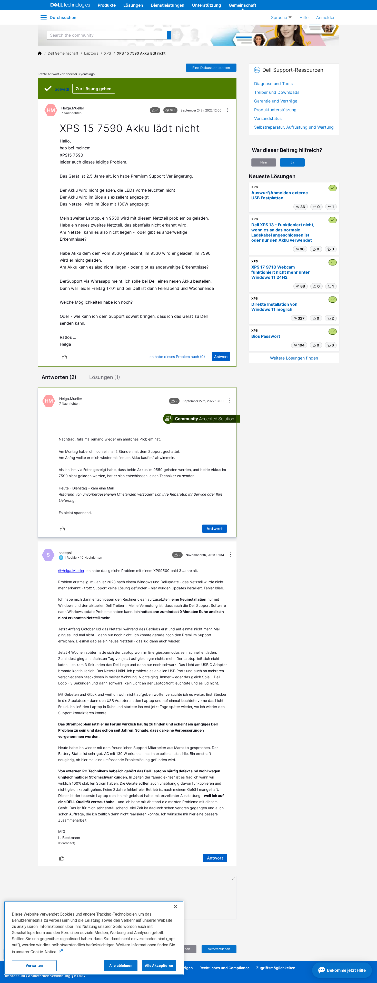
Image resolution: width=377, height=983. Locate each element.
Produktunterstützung (275, 109)
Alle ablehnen (120, 966)
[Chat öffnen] (342, 970)
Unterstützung (206, 5)
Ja (292, 162)
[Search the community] (169, 35)
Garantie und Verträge (275, 101)
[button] (300, 207)
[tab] (59, 377)
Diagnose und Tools (273, 83)
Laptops (91, 53)
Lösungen (133, 5)
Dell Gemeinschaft (63, 53)
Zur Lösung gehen (94, 88)
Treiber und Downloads (276, 92)
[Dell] (40, 53)
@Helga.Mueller (71, 570)
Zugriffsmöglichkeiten (275, 968)
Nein (263, 162)
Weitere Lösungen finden (294, 358)
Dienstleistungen (167, 5)
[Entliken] (64, 356)
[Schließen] (175, 906)
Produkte (107, 5)
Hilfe (304, 17)
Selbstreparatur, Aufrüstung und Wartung (294, 127)
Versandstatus (268, 118)
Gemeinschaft (242, 5)
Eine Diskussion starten (211, 68)
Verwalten (34, 966)
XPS (107, 53)
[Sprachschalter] (281, 17)
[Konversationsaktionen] (228, 110)
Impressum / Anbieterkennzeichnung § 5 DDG (45, 976)
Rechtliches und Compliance (225, 968)
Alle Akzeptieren (159, 966)
